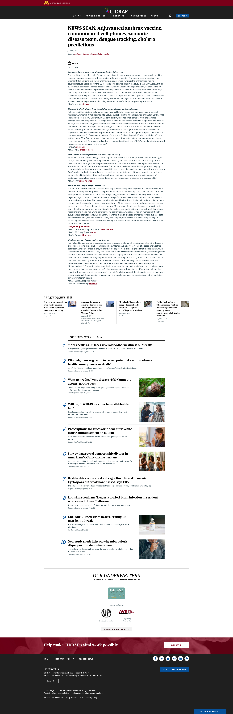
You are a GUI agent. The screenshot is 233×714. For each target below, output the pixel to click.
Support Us (177, 645)
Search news (86, 659)
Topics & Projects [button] (96, 16)
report (94, 232)
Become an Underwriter (116, 629)
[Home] (116, 10)
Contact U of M (77, 697)
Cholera (86, 54)
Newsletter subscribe (174, 669)
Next (71, 297)
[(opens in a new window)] (57, 2)
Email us (51, 681)
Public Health (103, 54)
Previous (68, 297)
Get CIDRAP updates (210, 711)
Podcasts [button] (118, 16)
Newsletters (138, 16)
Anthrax (77, 54)
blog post (86, 235)
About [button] (154, 16)
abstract (86, 104)
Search (170, 16)
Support (182, 16)
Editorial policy (64, 659)
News (78, 16)
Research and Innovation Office (56, 697)
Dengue (94, 54)
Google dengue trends (79, 226)
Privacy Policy (91, 697)
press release (86, 149)
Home (47, 659)
